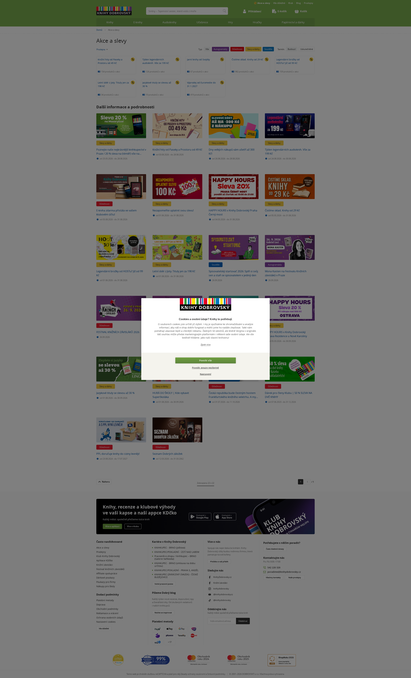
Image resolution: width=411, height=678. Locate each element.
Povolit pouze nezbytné (205, 368)
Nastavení (205, 374)
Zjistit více (205, 344)
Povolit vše (205, 360)
